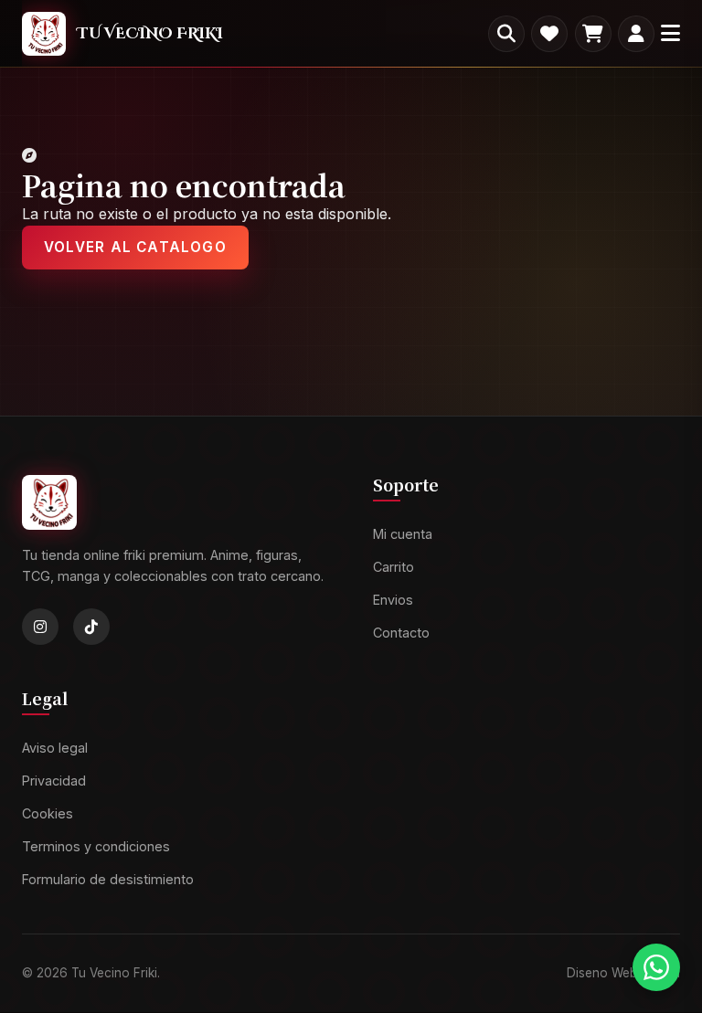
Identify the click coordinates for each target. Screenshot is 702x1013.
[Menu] (670, 33)
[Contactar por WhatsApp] (656, 967)
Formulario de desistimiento (108, 879)
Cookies (47, 813)
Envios (393, 599)
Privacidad (54, 780)
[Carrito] (593, 34)
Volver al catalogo (135, 247)
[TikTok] (91, 627)
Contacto (401, 632)
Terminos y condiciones (96, 846)
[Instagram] (40, 627)
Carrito (393, 567)
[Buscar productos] (506, 34)
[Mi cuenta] (636, 34)
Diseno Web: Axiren (623, 973)
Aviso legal (55, 748)
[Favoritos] (549, 34)
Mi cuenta (402, 535)
